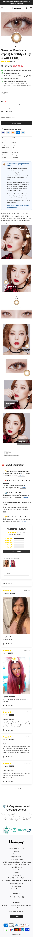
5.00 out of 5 (21, 532)
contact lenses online (8, 218)
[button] (15, 46)
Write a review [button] (16, 551)
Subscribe (16, 916)
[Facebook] (10, 897)
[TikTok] (23, 897)
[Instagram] (14, 897)
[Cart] (31, 8)
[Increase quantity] (10, 97)
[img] (7, 591)
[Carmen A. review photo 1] (16, 615)
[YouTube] (19, 897)
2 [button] (15, 788)
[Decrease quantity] (3, 97)
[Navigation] (2, 8)
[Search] (27, 8)
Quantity (4, 93)
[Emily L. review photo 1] (16, 675)
